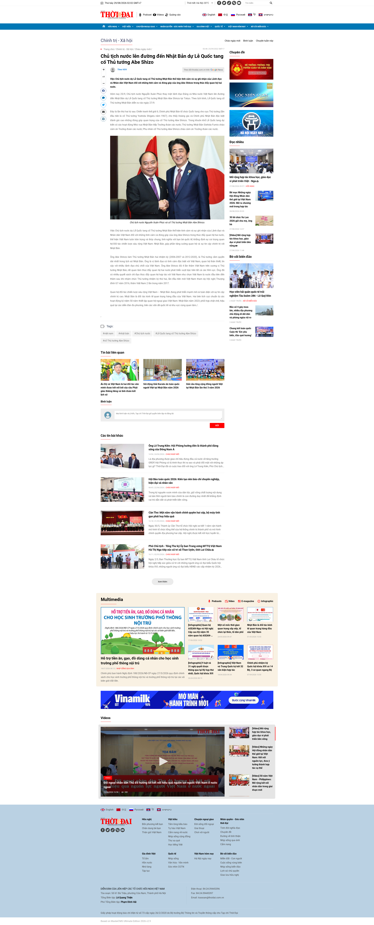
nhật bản (124, 333)
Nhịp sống (173, 858)
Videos (160, 14)
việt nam (108, 333)
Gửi (217, 425)
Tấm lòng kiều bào (177, 824)
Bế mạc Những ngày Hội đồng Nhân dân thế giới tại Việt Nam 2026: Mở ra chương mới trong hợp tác (240, 199)
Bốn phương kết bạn (152, 824)
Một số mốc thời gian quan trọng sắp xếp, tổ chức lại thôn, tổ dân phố (230, 628)
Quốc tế (219, 26)
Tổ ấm (145, 858)
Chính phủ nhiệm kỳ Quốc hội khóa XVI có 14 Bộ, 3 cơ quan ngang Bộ (260, 666)
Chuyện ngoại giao (145, 26)
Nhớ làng (146, 866)
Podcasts (216, 601)
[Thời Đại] (117, 14)
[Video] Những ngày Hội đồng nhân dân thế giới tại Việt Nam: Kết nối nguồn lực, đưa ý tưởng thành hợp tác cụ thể (262, 757)
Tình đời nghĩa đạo (230, 828)
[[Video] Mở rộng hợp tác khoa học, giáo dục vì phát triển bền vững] (264, 238)
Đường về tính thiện (230, 836)
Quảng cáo (175, 14)
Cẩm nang (225, 844)
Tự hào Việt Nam (177, 828)
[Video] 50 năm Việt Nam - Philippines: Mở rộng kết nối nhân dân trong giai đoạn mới (262, 782)
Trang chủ (109, 49)
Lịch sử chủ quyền (229, 870)
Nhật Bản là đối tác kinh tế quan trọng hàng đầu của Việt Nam (259, 628)
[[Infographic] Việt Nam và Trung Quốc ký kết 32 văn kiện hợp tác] (231, 652)
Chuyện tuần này (264, 40)
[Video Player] (163, 762)
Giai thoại (199, 828)
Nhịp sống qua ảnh (125, 669)
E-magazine (247, 601)
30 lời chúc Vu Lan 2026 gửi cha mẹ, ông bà (241, 221)
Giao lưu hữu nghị (229, 875)
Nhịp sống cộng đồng (179, 836)
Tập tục (146, 870)
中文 (225, 15)
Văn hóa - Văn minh (178, 862)
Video (231, 601)
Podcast (147, 14)
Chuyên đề (237, 52)
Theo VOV (122, 69)
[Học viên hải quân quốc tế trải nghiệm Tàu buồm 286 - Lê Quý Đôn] (251, 275)
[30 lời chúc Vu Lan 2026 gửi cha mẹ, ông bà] (264, 221)
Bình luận (248, 40)
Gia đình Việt (203, 26)
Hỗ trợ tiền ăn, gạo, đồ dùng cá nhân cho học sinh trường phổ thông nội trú (140, 660)
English (211, 14)
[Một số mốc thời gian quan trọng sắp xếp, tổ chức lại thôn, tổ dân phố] (231, 614)
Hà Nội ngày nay (202, 858)
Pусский (240, 14)
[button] (162, 761)
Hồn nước (147, 862)
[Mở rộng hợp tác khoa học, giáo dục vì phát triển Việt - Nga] (251, 161)
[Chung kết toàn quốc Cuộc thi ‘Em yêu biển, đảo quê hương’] (264, 332)
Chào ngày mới (232, 40)
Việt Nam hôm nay (237, 26)
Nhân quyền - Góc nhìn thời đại (175, 26)
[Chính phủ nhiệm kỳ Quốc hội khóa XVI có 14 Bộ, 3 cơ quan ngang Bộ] (260, 652)
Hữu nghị (112, 26)
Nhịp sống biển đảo (230, 866)
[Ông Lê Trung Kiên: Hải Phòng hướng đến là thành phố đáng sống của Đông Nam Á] (122, 456)
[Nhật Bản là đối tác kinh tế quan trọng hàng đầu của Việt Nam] (260, 614)
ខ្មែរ (254, 14)
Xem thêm (162, 581)
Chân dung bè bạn (151, 828)
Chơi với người (201, 832)
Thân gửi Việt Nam (151, 832)
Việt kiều (126, 26)
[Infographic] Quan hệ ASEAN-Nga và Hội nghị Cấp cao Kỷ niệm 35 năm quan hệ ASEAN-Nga (200, 630)
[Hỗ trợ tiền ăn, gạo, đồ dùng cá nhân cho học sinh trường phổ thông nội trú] (143, 630)
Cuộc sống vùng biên (231, 862)
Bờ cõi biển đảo (258, 26)
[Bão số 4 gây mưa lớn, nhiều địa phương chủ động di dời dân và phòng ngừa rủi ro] (264, 310)
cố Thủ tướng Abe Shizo (116, 340)
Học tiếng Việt (175, 844)
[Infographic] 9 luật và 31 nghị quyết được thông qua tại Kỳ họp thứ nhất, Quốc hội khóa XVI (201, 668)
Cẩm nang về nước (178, 832)
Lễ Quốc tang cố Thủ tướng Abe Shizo (176, 333)
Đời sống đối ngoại (204, 824)
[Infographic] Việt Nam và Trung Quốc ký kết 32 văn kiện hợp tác (230, 666)
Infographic (267, 601)
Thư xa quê (174, 840)
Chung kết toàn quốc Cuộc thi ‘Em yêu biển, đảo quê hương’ (241, 332)
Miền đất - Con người (231, 858)
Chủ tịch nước (143, 333)
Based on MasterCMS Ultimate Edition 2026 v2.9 (126, 921)
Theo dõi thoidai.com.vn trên (197, 70)
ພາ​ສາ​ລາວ (268, 15)
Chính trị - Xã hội (116, 40)
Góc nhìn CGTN (176, 866)
